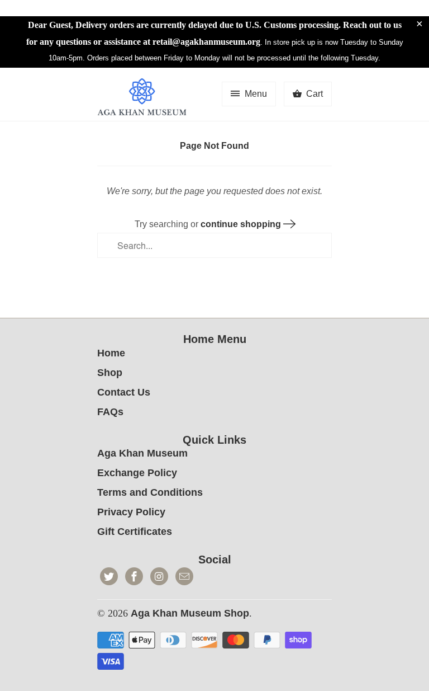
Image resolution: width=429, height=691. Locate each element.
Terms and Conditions (150, 492)
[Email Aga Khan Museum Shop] (184, 576)
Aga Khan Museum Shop (190, 613)
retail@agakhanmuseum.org (206, 41)
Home (111, 353)
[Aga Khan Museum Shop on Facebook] (134, 576)
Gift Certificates (134, 531)
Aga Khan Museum (142, 453)
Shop (109, 372)
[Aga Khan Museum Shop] (142, 98)
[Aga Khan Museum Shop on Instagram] (159, 576)
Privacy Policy (131, 512)
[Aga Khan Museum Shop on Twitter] (109, 576)
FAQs (110, 411)
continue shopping (242, 224)
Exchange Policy (137, 472)
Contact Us (123, 392)
